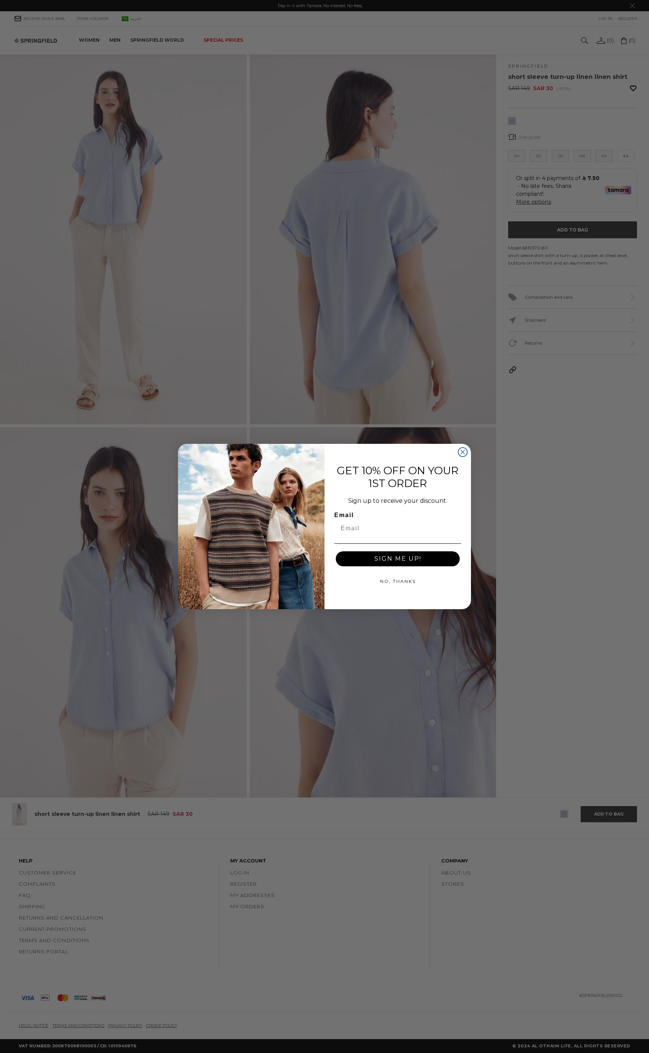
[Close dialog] (462, 452)
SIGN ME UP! (397, 558)
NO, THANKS (398, 581)
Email (344, 515)
